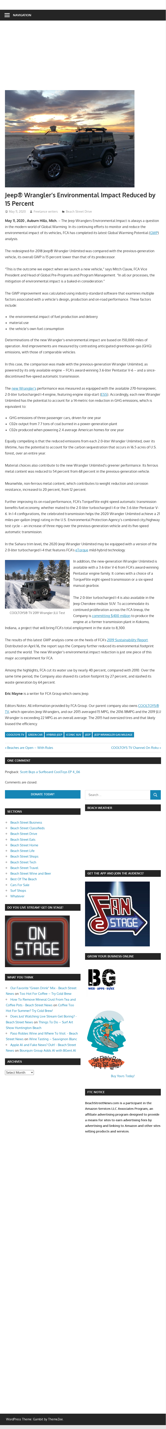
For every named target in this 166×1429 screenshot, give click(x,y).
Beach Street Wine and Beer (30, 873)
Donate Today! (42, 794)
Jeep (87, 734)
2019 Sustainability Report (127, 640)
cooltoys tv (15, 734)
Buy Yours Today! (123, 1076)
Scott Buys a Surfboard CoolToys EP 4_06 (50, 772)
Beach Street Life (22, 851)
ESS (104, 394)
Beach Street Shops (24, 856)
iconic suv (73, 734)
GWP (154, 233)
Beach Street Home (24, 845)
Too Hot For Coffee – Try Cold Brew (45, 994)
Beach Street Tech (23, 862)
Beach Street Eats (22, 839)
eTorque (81, 550)
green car (35, 734)
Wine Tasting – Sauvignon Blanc (53, 1039)
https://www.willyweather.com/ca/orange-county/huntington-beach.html (107, 863)
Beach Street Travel (24, 868)
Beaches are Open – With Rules (30, 748)
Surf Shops (18, 890)
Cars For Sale (19, 885)
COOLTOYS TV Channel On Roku (135, 748)
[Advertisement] (18, 1145)
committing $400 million (111, 616)
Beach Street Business (26, 822)
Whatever (17, 896)
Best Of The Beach (23, 879)
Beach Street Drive (79, 211)
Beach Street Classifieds (27, 828)
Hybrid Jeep (54, 734)
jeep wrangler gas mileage (113, 734)
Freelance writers (46, 211)
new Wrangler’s (24, 388)
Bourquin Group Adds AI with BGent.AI (48, 1050)
